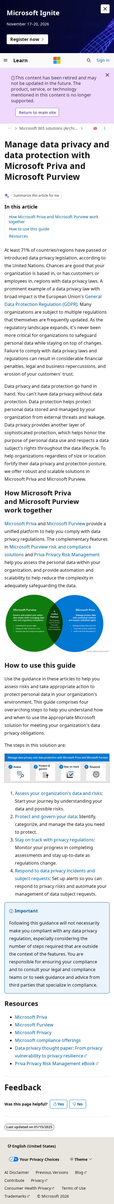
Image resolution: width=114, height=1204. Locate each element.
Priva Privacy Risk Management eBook (55, 1063)
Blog (79, 1172)
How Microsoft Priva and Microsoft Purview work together (53, 219)
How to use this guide (29, 229)
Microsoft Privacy (33, 1032)
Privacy (37, 1180)
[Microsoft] (57, 60)
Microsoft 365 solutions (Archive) (49, 128)
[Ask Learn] (95, 128)
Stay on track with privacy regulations (54, 840)
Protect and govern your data (46, 816)
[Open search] (88, 60)
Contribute (14, 1180)
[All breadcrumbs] (9, 128)
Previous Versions (52, 1172)
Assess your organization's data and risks (58, 793)
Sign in (103, 60)
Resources (18, 236)
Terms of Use (74, 1188)
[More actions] (105, 128)
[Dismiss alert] (105, 8)
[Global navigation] (5, 60)
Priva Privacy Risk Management (67, 555)
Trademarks (15, 1196)
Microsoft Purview (66, 524)
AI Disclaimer (16, 1172)
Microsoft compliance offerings (48, 1040)
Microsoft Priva (20, 524)
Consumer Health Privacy (27, 1188)
